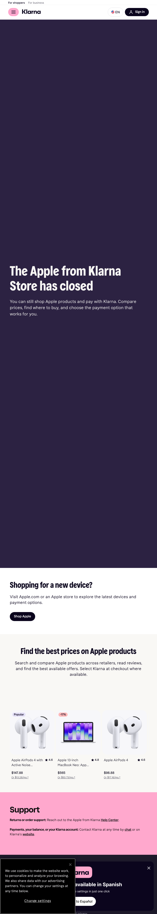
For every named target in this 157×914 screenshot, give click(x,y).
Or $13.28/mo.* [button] (20, 777)
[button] (115, 12)
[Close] (70, 864)
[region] (37, 886)
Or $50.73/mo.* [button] (66, 777)
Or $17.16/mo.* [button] (112, 777)
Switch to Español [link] (78, 901)
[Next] (141, 745)
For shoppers (16, 2)
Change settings (37, 901)
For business (36, 2)
